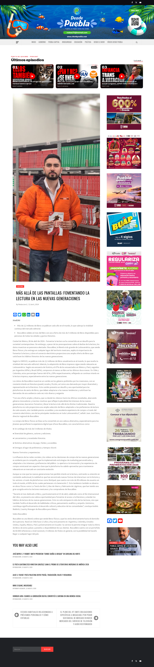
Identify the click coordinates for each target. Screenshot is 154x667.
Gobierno (42, 42)
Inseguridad (67, 42)
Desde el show (99, 42)
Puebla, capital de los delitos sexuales (123, 547)
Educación (78, 42)
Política (88, 42)
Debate (122, 543)
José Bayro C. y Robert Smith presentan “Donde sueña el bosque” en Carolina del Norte (46, 554)
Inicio (34, 42)
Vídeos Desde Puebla (115, 42)
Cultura (20, 286)
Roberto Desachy (19, 588)
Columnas (113, 543)
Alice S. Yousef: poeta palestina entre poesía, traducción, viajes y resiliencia (42, 575)
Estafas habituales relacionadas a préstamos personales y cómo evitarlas (37, 614)
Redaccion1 (23, 304)
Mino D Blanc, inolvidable (22, 585)
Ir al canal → (138, 60)
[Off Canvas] (17, 42)
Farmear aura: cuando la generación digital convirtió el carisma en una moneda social (47, 596)
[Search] (137, 42)
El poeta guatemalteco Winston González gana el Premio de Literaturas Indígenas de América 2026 (51, 564)
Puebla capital (53, 42)
